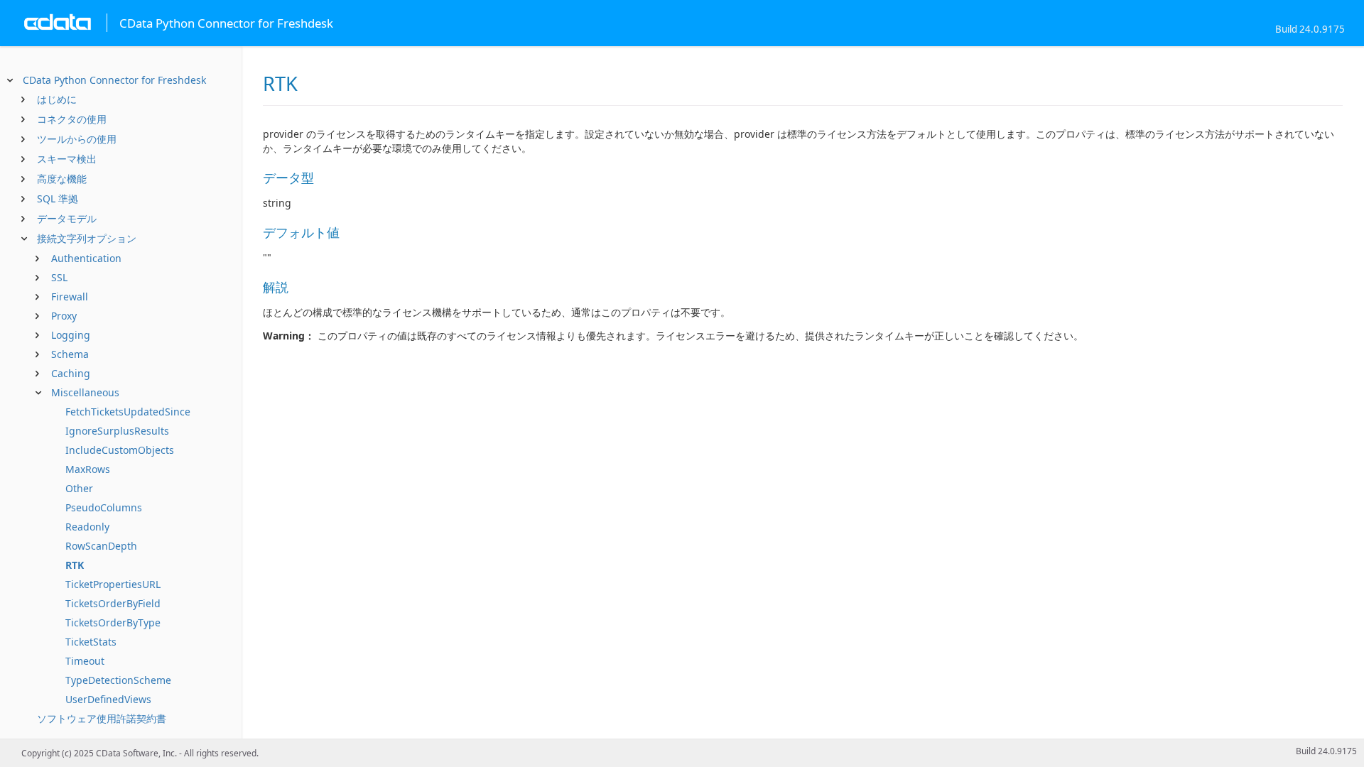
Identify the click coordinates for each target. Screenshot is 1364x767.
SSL (59, 277)
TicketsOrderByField (113, 603)
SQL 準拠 (57, 198)
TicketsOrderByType (113, 622)
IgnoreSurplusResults (117, 430)
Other (79, 488)
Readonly (87, 526)
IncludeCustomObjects (119, 450)
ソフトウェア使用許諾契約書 (101, 718)
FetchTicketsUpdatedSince (127, 411)
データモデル (67, 218)
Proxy (64, 315)
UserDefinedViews (108, 699)
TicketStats (91, 641)
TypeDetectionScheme (118, 680)
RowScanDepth (101, 546)
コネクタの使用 (72, 119)
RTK (74, 565)
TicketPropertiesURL (113, 584)
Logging (70, 335)
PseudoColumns (103, 507)
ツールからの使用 (77, 139)
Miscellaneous (85, 392)
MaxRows (87, 469)
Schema (70, 354)
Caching (70, 373)
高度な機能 (62, 178)
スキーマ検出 (67, 158)
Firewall (69, 296)
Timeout (84, 661)
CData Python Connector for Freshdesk (114, 80)
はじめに (57, 99)
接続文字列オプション (86, 238)
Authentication (86, 258)
